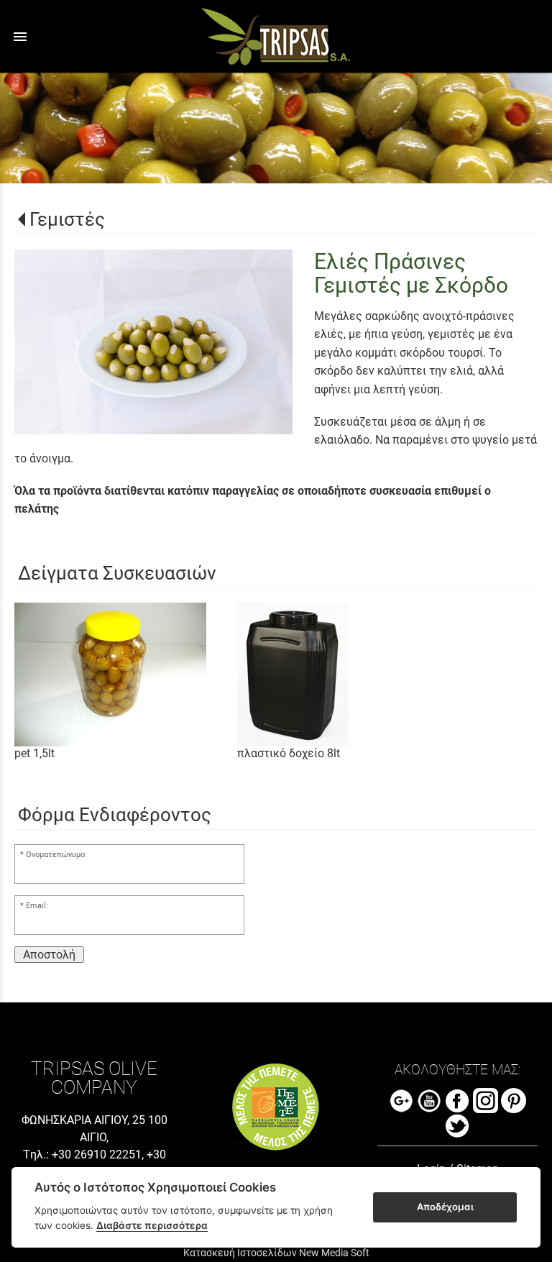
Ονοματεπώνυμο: (56, 854)
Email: (37, 905)
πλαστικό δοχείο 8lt (288, 753)
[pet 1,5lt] (125, 674)
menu (20, 36)
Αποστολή (49, 954)
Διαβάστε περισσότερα (152, 1225)
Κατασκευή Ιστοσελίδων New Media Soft (276, 1252)
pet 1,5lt (34, 753)
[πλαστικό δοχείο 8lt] (348, 674)
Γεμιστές (67, 219)
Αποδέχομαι (445, 1206)
